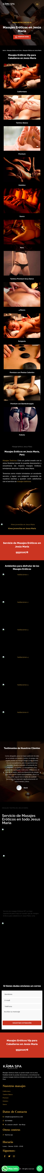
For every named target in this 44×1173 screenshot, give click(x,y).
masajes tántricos (24, 481)
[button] (37, 4)
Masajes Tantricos (10, 460)
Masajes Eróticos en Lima (14, 50)
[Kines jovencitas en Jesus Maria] (22, 525)
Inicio (4, 50)
